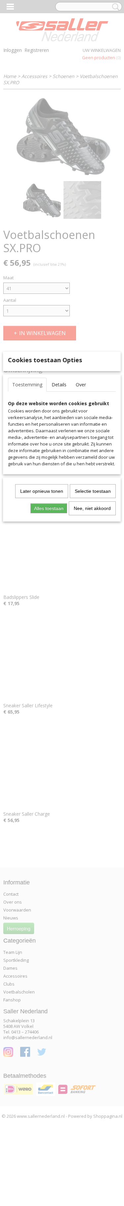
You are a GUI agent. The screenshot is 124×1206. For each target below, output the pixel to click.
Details (59, 384)
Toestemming (27, 384)
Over (81, 384)
